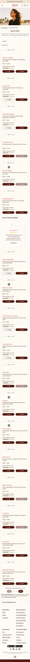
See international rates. (10, 597)
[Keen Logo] (15, 5)
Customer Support (7, 634)
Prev (9, 591)
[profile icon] (28, 5)
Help (3, 632)
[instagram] (11, 649)
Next (21, 591)
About (3, 612)
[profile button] (28, 5)
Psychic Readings (20, 612)
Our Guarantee (20, 632)
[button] (26, 602)
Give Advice (5, 640)
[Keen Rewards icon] (25, 5)
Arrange (9, 99)
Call (9, 71)
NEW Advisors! (19, 623)
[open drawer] (2, 5)
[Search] (22, 5)
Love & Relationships (21, 615)
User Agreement (20, 634)
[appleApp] (11, 647)
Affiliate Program (6, 637)
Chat (22, 71)
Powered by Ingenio (21, 642)
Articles (4, 615)
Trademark (18, 640)
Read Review (14, 242)
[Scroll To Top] (15, 657)
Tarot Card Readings (21, 620)
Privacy (18, 637)
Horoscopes (5, 617)
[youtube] (19, 649)
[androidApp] (18, 647)
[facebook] (13, 649)
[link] (9, 167)
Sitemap (4, 642)
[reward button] (25, 5)
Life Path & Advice (20, 617)
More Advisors (19, 625)
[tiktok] (16, 649)
